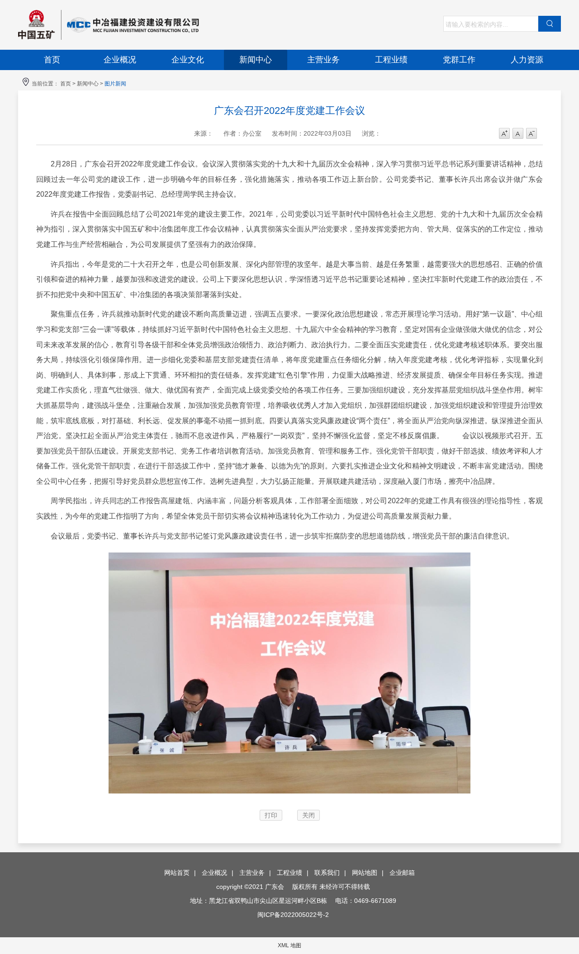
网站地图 (364, 872)
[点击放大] (289, 795)
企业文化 (187, 59)
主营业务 (323, 59)
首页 (52, 59)
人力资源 (527, 59)
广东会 (154, 25)
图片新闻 (115, 83)
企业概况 (120, 59)
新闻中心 (255, 59)
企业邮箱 (402, 872)
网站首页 (177, 872)
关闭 (308, 815)
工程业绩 (391, 59)
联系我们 (327, 872)
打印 (271, 815)
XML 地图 (289, 945)
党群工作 (459, 59)
